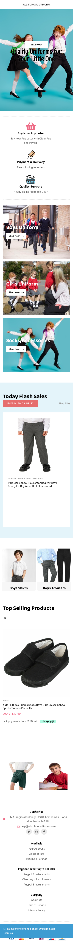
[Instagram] (36, 832)
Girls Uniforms (11, 722)
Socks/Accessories (32, 722)
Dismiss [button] (8, 933)
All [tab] (5, 618)
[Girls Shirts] (19, 776)
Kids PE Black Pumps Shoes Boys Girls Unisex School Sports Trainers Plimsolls (35, 484)
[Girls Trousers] (53, 776)
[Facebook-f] (44, 832)
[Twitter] (29, 832)
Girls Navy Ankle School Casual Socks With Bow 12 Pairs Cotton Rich (36, 728)
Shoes (11, 478)
